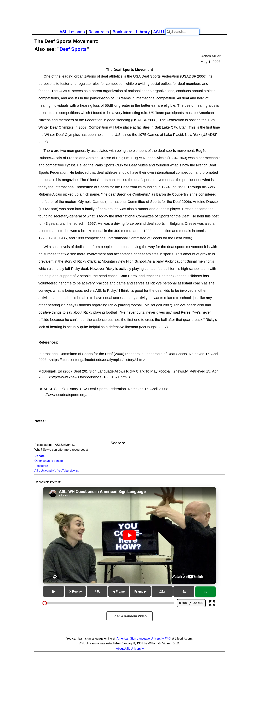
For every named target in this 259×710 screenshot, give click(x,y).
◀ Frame (119, 591)
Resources (98, 32)
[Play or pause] (53, 591)
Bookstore (122, 32)
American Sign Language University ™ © (144, 638)
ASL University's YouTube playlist (56, 470)
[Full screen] (212, 603)
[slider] (44, 603)
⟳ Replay (75, 591)
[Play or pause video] (129, 535)
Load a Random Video (130, 616)
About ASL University (130, 648)
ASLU (158, 32)
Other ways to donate (48, 460)
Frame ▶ (140, 591)
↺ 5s (97, 591)
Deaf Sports (73, 49)
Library (143, 32)
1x (205, 592)
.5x (184, 591)
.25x (162, 591)
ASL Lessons (72, 32)
